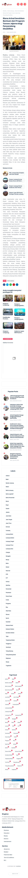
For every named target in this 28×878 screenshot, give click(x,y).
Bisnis (7, 501)
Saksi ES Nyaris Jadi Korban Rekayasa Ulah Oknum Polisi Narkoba (17, 436)
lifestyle (8, 552)
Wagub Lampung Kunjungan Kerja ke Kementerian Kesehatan (16, 456)
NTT (7, 578)
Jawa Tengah (9, 519)
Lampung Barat (9, 534)
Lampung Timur (9, 545)
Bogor (7, 505)
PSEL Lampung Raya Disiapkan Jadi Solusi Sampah (16, 173)
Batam (7, 486)
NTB (7, 574)
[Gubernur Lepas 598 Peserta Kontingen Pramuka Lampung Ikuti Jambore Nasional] (5, 193)
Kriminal (8, 526)
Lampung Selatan (10, 537)
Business (6, 830)
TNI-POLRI (8, 647)
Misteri (7, 567)
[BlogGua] (7, 4)
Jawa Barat (8, 516)
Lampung (8, 530)
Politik (7, 600)
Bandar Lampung (10, 483)
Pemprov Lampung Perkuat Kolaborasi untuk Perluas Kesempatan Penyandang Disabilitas (15, 186)
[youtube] (20, 870)
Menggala (8, 556)
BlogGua (18, 866)
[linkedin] (17, 284)
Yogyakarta (8, 665)
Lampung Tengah (10, 541)
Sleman (7, 614)
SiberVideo (8, 610)
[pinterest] (14, 284)
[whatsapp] (10, 284)
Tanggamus (8, 643)
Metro (7, 563)
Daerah (7, 508)
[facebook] (4, 284)
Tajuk (7, 636)
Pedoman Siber (8, 854)
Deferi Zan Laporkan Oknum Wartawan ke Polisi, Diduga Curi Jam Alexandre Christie (17, 446)
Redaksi (6, 852)
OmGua (7, 581)
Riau (7, 607)
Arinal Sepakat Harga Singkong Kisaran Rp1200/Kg (16, 416)
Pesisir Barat (9, 596)
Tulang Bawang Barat (11, 654)
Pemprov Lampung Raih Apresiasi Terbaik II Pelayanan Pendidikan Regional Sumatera (19, 318)
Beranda (4, 10)
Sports (7, 618)
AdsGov (8, 475)
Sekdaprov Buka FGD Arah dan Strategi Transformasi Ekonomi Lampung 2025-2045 (17, 407)
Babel (7, 479)
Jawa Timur (8, 523)
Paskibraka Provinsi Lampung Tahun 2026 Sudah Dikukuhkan (6, 318)
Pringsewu (8, 603)
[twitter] (7, 284)
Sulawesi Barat (9, 625)
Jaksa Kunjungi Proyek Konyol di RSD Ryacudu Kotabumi (17, 397)
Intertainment (7, 841)
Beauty (6, 836)
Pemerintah (8, 589)
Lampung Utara (9, 548)
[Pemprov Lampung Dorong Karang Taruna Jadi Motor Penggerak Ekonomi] (5, 180)
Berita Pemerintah (10, 497)
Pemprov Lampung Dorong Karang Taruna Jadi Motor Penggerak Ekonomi (15, 180)
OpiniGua (8, 585)
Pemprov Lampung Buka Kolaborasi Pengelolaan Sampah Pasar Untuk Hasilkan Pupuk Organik (19, 304)
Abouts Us (7, 849)
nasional (8, 570)
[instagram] (18, 870)
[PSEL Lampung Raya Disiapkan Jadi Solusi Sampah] (5, 173)
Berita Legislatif (9, 494)
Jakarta (7, 512)
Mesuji (7, 559)
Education (6, 833)
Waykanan (8, 658)
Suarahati (8, 621)
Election (6, 838)
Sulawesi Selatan (10, 629)
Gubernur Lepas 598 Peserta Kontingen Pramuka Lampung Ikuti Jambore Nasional (16, 193)
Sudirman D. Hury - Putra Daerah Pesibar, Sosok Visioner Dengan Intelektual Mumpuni (17, 426)
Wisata (7, 662)
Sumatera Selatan (10, 632)
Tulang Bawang (9, 651)
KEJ (5, 860)
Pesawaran (8, 592)
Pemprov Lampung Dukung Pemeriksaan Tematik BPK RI (7, 304)
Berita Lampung (10, 10)
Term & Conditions (9, 857)
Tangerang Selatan (10, 640)
